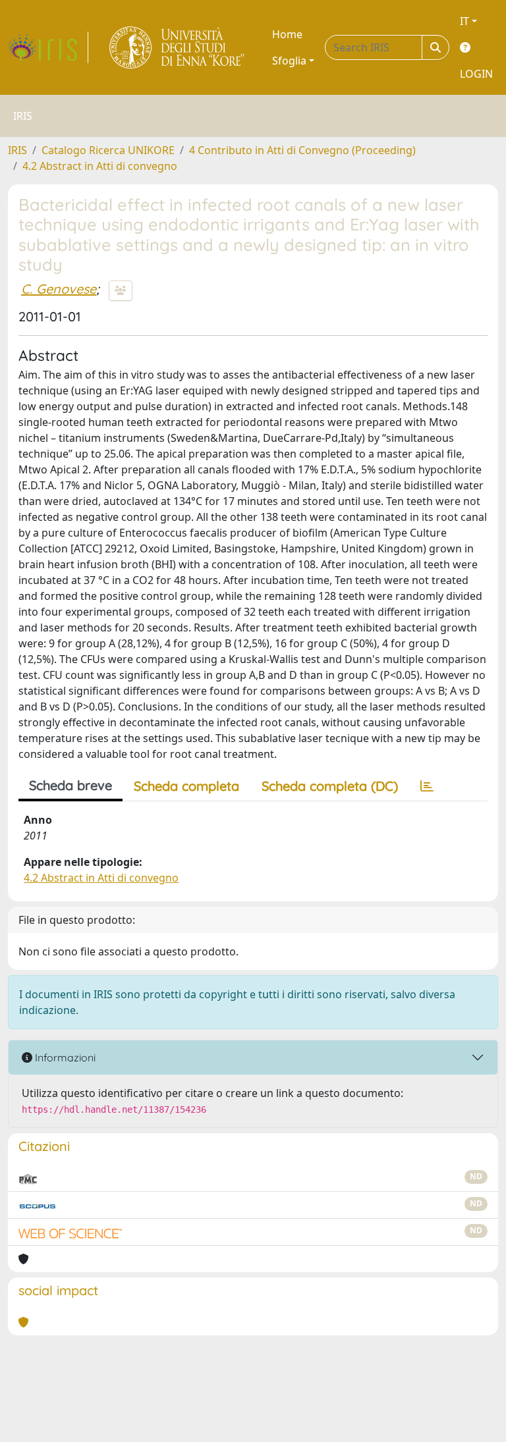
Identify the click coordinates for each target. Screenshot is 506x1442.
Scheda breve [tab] (70, 785)
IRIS (17, 150)
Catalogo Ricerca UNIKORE (108, 150)
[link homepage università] (177, 47)
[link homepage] (48, 47)
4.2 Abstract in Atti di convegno (99, 166)
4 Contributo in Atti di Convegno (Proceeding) (302, 150)
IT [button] (464, 21)
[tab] (427, 786)
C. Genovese (58, 288)
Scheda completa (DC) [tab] (330, 786)
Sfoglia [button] (289, 60)
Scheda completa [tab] (186, 786)
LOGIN (476, 74)
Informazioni (64, 1057)
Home (287, 34)
